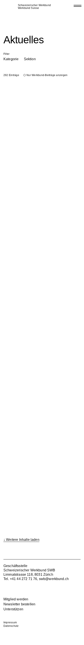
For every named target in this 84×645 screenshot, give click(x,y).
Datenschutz (11, 625)
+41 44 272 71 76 (23, 579)
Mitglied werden (15, 599)
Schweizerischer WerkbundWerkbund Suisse (34, 7)
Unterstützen (13, 609)
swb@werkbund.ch (54, 579)
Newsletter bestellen (19, 604)
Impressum (10, 622)
